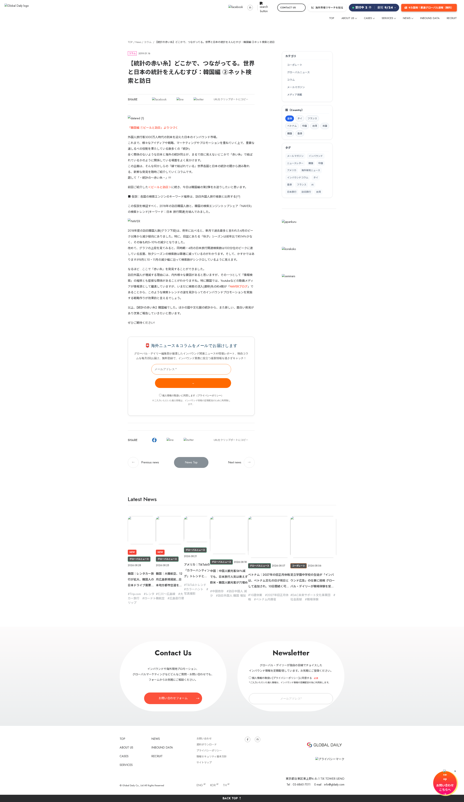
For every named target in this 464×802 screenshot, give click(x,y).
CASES (368, 18)
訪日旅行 (306, 192)
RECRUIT (452, 18)
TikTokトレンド (196, 585)
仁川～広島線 (166, 594)
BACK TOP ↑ (232, 798)
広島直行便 (176, 598)
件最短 (375, 7)
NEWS (407, 18)
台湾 (318, 192)
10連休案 (256, 595)
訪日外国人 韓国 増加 (232, 596)
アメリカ (291, 170)
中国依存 (218, 591)
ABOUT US (347, 18)
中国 (320, 163)
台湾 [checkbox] (314, 126)
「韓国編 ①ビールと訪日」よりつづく (153, 128)
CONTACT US (288, 7)
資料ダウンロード (206, 744)
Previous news (145, 462)
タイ (315, 177)
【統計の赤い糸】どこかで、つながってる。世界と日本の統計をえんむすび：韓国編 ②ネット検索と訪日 (215, 42)
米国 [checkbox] (324, 126)
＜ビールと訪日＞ (159, 187)
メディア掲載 (294, 94)
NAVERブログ (239, 286)
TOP (331, 18)
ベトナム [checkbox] (292, 126)
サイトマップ (204, 762)
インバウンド (316, 156)
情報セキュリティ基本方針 (211, 756)
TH (225, 785)
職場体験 (312, 599)
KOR (213, 785)
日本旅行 (292, 192)
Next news (239, 462)
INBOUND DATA (430, 18)
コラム (148, 42)
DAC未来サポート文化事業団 (311, 595)
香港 (289, 184)
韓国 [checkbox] (289, 133)
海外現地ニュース (310, 170)
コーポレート (294, 65)
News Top (191, 462)
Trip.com (135, 594)
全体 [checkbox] (289, 118)
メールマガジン (296, 87)
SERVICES (387, 18)
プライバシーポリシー (209, 395)
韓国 (310, 163)
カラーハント (194, 589)
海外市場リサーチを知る (329, 7)
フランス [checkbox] (312, 118)
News (138, 42)
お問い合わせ (204, 738)
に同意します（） (192, 395)
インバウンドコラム (297, 177)
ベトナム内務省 (266, 599)
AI (312, 184)
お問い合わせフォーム (173, 698)
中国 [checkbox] (304, 126)
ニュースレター (295, 163)
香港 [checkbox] (299, 133)
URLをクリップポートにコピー (231, 99)
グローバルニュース (298, 72)
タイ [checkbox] (299, 118)
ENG (199, 785)
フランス (301, 184)
